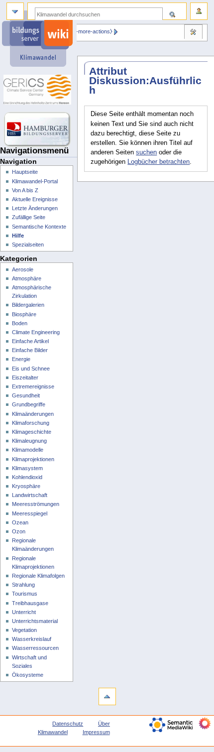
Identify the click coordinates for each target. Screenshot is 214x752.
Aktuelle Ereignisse (35, 199)
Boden (19, 323)
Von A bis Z (25, 190)
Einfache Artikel (30, 341)
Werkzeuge (193, 33)
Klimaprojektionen (33, 459)
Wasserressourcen (35, 648)
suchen (146, 152)
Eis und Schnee (31, 369)
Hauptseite (25, 172)
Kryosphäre (26, 486)
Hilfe (18, 236)
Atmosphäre (26, 278)
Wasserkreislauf (31, 639)
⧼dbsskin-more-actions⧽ (83, 31)
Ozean (20, 522)
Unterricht (24, 612)
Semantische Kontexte (39, 227)
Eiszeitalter (25, 377)
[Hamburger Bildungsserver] (38, 129)
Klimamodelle (27, 450)
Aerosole (22, 269)
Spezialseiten (28, 245)
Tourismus (24, 594)
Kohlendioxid (27, 477)
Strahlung (23, 585)
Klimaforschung (30, 423)
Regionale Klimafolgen (38, 576)
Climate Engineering (36, 332)
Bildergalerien (28, 305)
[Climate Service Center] (38, 90)
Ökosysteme (27, 675)
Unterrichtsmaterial (35, 621)
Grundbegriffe (28, 404)
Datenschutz (67, 724)
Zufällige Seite (28, 217)
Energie (21, 359)
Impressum (96, 732)
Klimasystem (27, 468)
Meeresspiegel (29, 513)
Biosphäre (24, 314)
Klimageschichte (31, 432)
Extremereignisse (33, 386)
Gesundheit (26, 395)
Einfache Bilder (30, 350)
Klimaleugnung (29, 441)
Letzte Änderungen (35, 208)
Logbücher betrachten (158, 161)
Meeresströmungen (35, 504)
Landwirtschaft (29, 495)
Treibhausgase (30, 603)
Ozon (18, 531)
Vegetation (24, 630)
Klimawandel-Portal (35, 181)
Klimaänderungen (33, 414)
